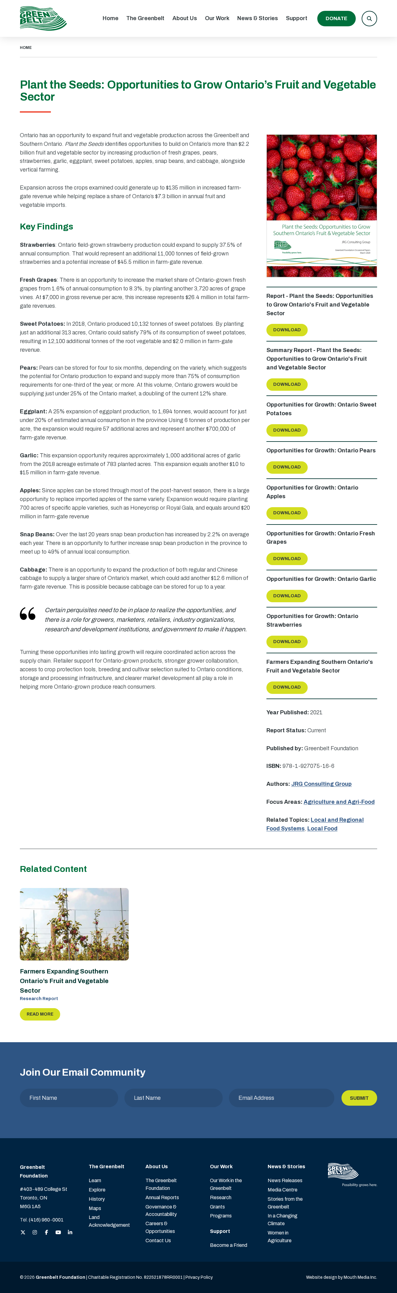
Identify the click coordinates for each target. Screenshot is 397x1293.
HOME (26, 48)
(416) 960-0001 (46, 1219)
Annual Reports (162, 1197)
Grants (217, 1206)
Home (110, 18)
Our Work (217, 18)
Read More (40, 1014)
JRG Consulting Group (321, 784)
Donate (336, 18)
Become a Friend (228, 1245)
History (97, 1199)
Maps (95, 1208)
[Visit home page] (43, 18)
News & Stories (257, 18)
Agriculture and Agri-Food (339, 802)
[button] (369, 18)
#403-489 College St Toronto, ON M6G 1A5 (43, 1197)
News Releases (285, 1180)
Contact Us (158, 1240)
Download (287, 330)
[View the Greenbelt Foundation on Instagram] (35, 1233)
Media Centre (282, 1189)
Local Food (322, 828)
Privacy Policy (199, 1277)
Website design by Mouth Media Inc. (341, 1277)
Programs (221, 1215)
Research (220, 1197)
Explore (97, 1189)
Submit (359, 1098)
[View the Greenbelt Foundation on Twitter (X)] (23, 1233)
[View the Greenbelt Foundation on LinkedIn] (70, 1233)
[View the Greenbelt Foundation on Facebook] (46, 1233)
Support (296, 18)
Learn (95, 1180)
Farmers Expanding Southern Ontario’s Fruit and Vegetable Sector (64, 981)
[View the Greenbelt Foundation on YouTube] (58, 1233)
